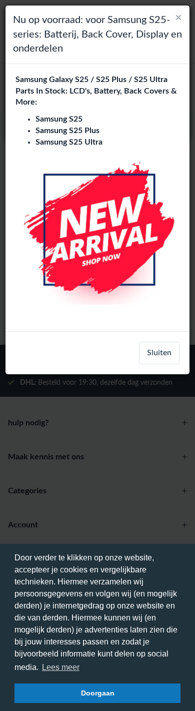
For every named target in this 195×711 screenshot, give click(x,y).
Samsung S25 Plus (68, 131)
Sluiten (159, 353)
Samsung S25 (59, 119)
